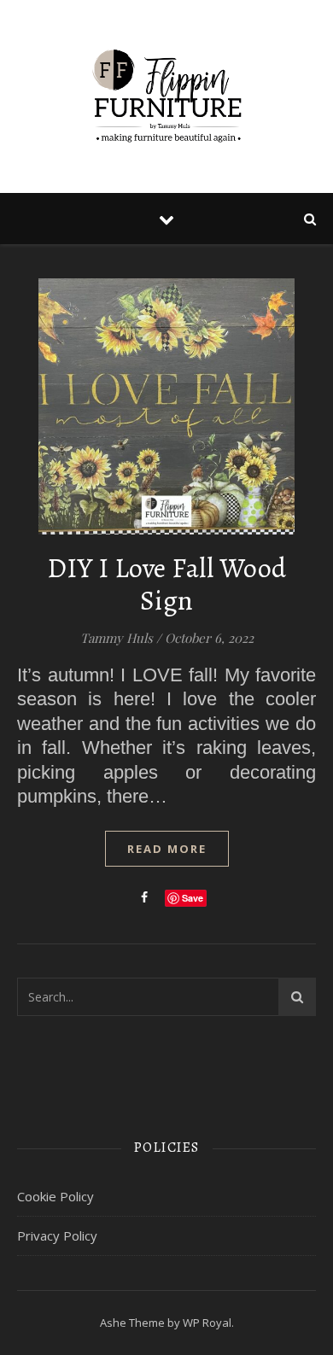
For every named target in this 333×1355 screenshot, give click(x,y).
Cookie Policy (55, 1196)
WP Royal (207, 1322)
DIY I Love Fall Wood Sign (167, 584)
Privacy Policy (57, 1235)
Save (192, 897)
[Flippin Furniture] (166, 96)
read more (167, 848)
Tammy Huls (116, 637)
